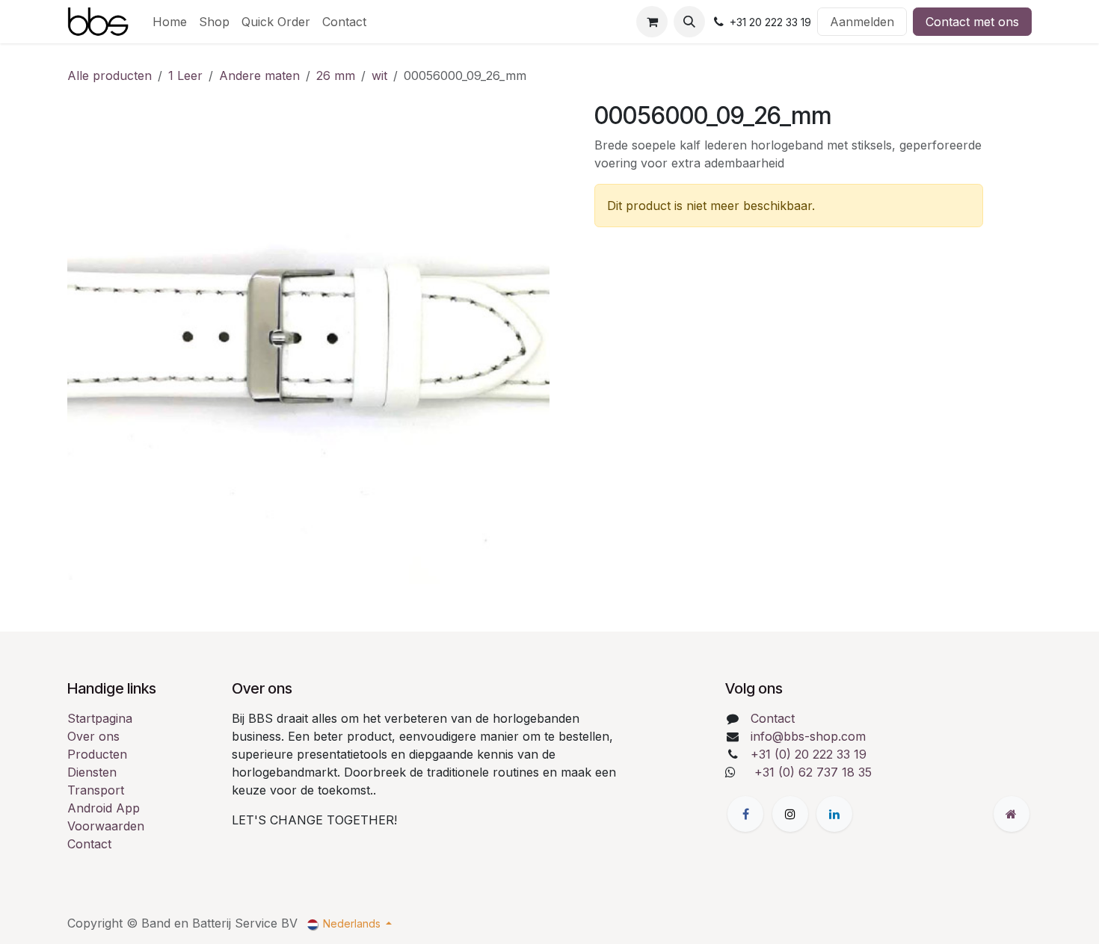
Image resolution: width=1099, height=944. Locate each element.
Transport (95, 790)
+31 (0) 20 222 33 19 (808, 754)
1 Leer (185, 75)
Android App (103, 807)
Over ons (93, 736)
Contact (89, 843)
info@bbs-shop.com (808, 736)
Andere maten (259, 75)
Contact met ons (972, 21)
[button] (689, 21)
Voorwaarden (105, 825)
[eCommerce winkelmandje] (652, 21)
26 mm (335, 75)
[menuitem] (170, 22)
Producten (97, 754)
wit (379, 75)
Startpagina (99, 718)
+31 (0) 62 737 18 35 (813, 772)
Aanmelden (862, 21)
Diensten (92, 772)
